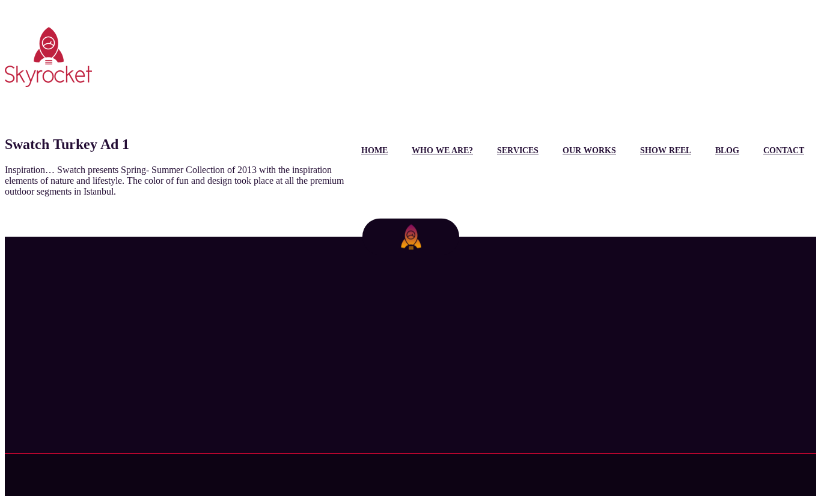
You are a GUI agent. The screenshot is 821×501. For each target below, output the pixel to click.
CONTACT (783, 150)
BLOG (727, 150)
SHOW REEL (665, 150)
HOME (374, 150)
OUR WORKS (589, 150)
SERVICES (518, 150)
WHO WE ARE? (442, 150)
